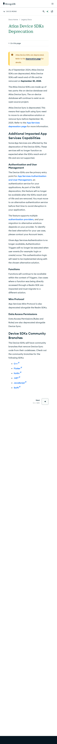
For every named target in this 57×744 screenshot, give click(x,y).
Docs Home (13, 19)
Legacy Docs (26, 19)
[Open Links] (52, 3)
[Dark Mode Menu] (52, 11)
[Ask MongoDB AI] (47, 11)
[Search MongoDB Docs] (43, 11)
